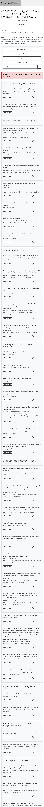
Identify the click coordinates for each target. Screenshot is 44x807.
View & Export (21, 20)
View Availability (9, 227)
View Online (7, 97)
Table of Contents (21, 49)
